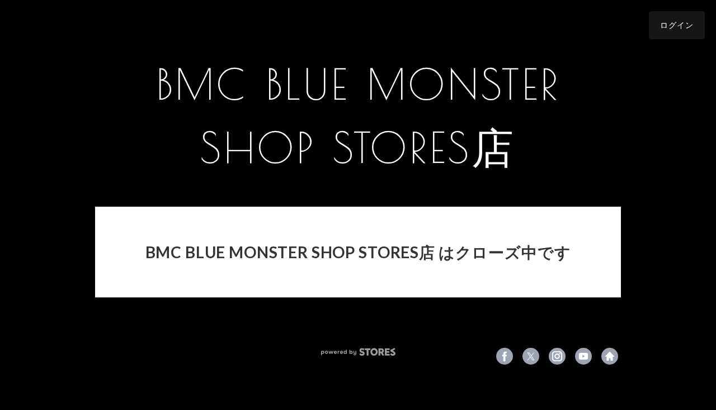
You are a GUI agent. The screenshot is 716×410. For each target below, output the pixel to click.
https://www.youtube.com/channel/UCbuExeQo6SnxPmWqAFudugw (583, 356)
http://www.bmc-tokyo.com (609, 356)
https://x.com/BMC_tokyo (530, 356)
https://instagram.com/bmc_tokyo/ (557, 356)
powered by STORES (358, 352)
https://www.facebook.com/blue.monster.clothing (504, 356)
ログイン (677, 25)
